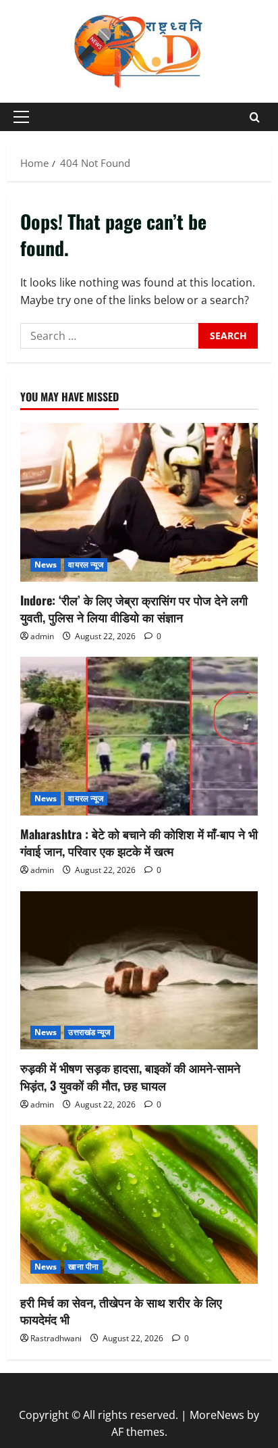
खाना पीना (83, 1266)
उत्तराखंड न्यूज (89, 1032)
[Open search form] (255, 117)
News (45, 564)
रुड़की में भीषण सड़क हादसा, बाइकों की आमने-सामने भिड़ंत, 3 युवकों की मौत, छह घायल (130, 1076)
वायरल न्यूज (85, 564)
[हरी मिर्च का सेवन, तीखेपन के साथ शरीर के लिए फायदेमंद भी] (139, 1204)
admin (42, 636)
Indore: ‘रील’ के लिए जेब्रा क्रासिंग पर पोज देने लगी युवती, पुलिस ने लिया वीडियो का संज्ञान (134, 608)
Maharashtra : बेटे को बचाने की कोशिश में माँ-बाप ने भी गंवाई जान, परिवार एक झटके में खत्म (139, 842)
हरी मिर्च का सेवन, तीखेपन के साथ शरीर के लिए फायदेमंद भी (121, 1310)
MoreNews (217, 1414)
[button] (21, 117)
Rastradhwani (56, 1338)
